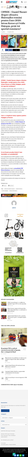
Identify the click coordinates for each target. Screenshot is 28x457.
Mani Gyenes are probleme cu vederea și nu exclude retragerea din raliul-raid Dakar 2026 (15, 359)
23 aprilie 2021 (10, 31)
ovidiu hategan (5, 190)
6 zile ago (10, 305)
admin (3, 31)
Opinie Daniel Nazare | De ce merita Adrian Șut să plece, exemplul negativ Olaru (16, 317)
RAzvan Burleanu (13, 190)
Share (26, 454)
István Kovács (19, 188)
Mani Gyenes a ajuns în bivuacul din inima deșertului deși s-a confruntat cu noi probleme (17, 310)
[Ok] (26, 452)
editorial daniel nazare (9, 188)
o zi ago (10, 320)
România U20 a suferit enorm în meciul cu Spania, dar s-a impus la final (11, 350)
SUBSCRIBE (5, 410)
